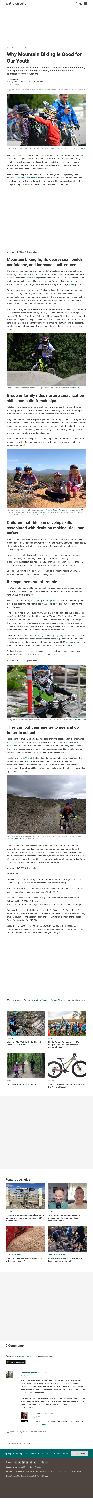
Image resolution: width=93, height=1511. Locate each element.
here (70, 645)
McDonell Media (79, 148)
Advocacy (28, 48)
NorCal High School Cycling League (49, 635)
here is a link (27, 654)
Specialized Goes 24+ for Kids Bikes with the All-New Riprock (66, 1085)
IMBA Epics (44, 1471)
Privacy (45, 1476)
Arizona (9, 1211)
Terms (39, 1476)
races (78, 641)
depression (24, 1432)
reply (31, 1407)
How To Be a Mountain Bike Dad (21, 1084)
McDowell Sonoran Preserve (39, 512)
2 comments (14, 84)
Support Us (28, 1467)
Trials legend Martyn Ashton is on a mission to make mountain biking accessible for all (64, 1218)
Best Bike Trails (32, 1471)
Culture (51, 1080)
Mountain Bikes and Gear (57, 1254)
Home (9, 48)
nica (35, 1432)
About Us (19, 1467)
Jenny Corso (14, 79)
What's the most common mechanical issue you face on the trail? (65, 1259)
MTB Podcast (19, 1471)
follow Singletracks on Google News (47, 1000)
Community (52, 1038)
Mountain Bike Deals (72, 1471)
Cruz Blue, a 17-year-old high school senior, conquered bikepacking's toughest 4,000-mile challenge (25, 1218)
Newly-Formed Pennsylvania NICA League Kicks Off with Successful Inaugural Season (64, 1045)
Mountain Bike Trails (18, 48)
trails (44, 1432)
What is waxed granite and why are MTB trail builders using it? (24, 1259)
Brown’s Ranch (58, 510)
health (30, 1432)
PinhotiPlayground (29, 1372)
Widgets (38, 1467)
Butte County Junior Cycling (43, 600)
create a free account (27, 1356)
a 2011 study (27, 757)
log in (14, 1356)
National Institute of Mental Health (37, 274)
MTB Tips (10, 1038)
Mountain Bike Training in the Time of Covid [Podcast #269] (24, 1043)
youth (40, 1432)
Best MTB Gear (57, 1471)
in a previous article (26, 177)
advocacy (15, 1432)
